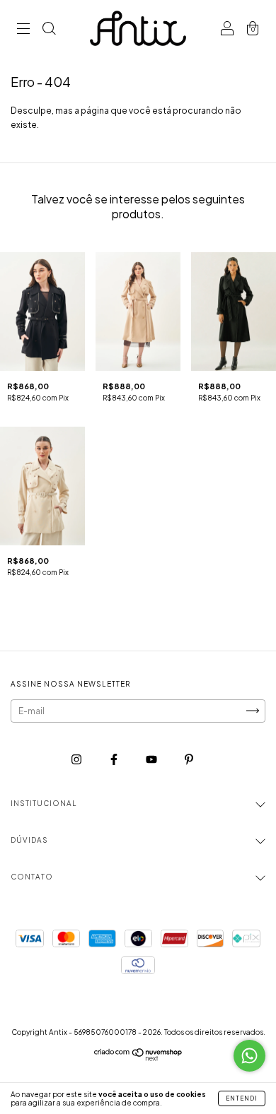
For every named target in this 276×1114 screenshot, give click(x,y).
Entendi (242, 1098)
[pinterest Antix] (189, 759)
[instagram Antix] (77, 759)
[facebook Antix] (114, 759)
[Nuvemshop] (138, 1058)
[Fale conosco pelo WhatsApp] (249, 1056)
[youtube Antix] (152, 759)
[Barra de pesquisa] (49, 30)
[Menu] (23, 30)
